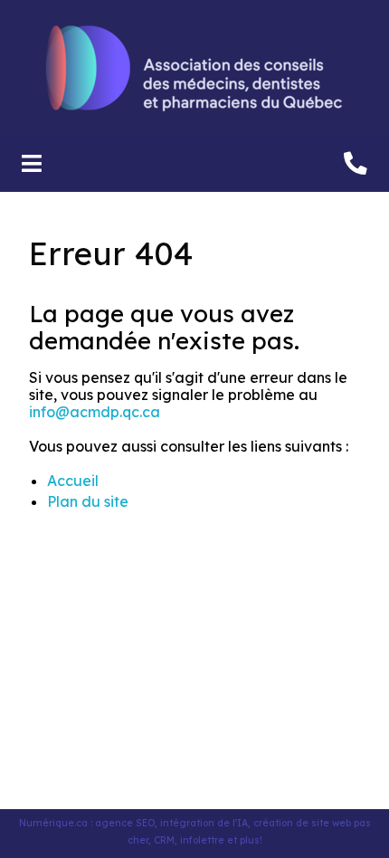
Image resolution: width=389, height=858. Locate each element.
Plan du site (87, 501)
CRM (164, 840)
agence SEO (125, 823)
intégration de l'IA (204, 823)
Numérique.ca (53, 823)
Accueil (73, 481)
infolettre (202, 840)
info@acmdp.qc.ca (94, 412)
